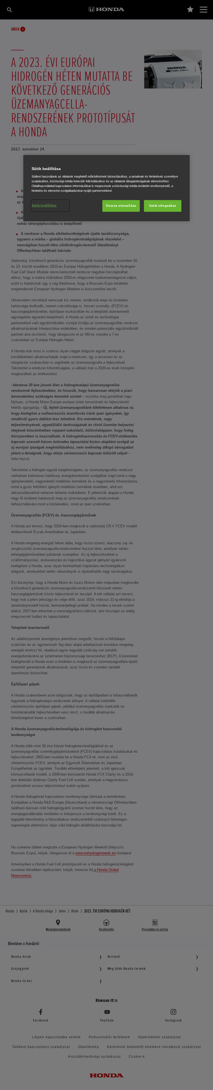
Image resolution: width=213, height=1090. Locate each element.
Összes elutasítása (121, 205)
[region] (106, 188)
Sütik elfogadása (162, 205)
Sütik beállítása (44, 205)
